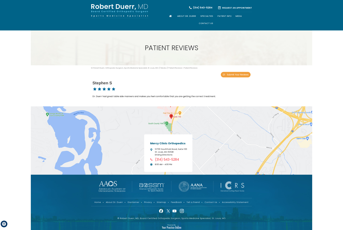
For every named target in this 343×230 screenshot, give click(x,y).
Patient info (225, 16)
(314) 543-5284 (202, 7)
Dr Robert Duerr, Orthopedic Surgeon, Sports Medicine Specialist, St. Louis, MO (124, 68)
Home (170, 15)
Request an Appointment (237, 7)
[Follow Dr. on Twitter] (168, 211)
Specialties (206, 16)
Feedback (176, 202)
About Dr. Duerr (186, 16)
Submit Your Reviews (238, 74)
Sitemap (161, 202)
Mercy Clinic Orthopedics (167, 143)
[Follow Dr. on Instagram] (181, 211)
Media (239, 16)
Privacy (148, 202)
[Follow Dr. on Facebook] (161, 211)
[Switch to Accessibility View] (4, 224)
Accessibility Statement (235, 202)
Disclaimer (133, 202)
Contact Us (206, 23)
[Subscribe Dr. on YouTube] (174, 211)
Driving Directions (163, 154)
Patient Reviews (175, 68)
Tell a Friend (193, 202)
